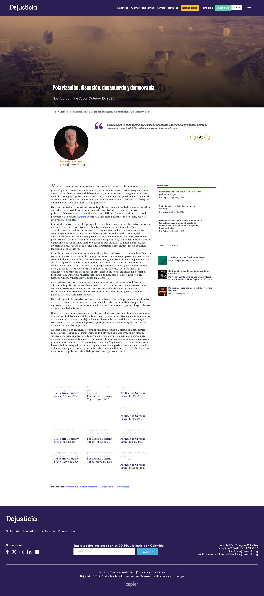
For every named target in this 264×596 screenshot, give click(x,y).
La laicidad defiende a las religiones (67, 388)
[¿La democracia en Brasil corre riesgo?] (162, 260)
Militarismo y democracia (128, 388)
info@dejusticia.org (247, 551)
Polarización (123, 486)
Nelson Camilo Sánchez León (185, 277)
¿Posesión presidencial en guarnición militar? (131, 410)
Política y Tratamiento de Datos (117, 572)
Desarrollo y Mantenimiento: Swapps (162, 576)
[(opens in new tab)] (132, 583)
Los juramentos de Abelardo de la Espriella (99, 390)
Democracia (107, 486)
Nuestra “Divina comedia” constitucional (64, 433)
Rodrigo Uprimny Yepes (71, 161)
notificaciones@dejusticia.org (242, 554)
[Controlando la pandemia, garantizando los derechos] (162, 274)
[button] (147, 551)
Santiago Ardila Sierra (181, 260)
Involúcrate (47, 531)
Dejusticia (167, 197)
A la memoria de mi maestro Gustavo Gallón (99, 433)
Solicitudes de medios (21, 531)
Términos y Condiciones (151, 572)
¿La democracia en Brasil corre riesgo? (187, 257)
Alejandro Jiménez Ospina (187, 279)
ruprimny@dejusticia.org (71, 164)
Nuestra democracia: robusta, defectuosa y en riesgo (134, 433)
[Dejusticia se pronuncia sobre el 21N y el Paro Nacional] (162, 291)
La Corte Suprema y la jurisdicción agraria (101, 454)
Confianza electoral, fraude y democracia (66, 454)
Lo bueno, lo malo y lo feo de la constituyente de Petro (134, 457)
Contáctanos (67, 531)
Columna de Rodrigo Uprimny (80, 486)
